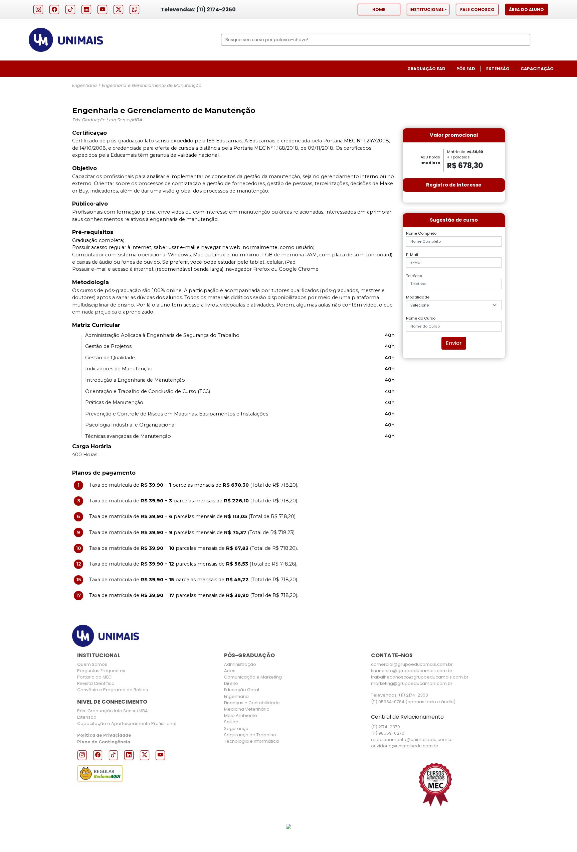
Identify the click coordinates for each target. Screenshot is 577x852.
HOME (378, 9)
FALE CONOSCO (477, 9)
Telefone (414, 275)
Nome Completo (421, 233)
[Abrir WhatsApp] (560, 835)
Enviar (454, 343)
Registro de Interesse (454, 184)
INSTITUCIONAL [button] (426, 9)
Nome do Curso (420, 318)
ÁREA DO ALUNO (526, 9)
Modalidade (417, 297)
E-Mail (412, 254)
